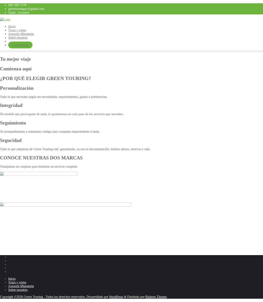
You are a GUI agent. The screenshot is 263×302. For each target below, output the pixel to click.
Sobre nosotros (18, 290)
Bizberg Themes (156, 297)
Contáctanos (20, 45)
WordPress (116, 297)
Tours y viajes (17, 282)
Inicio (12, 278)
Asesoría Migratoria (21, 286)
